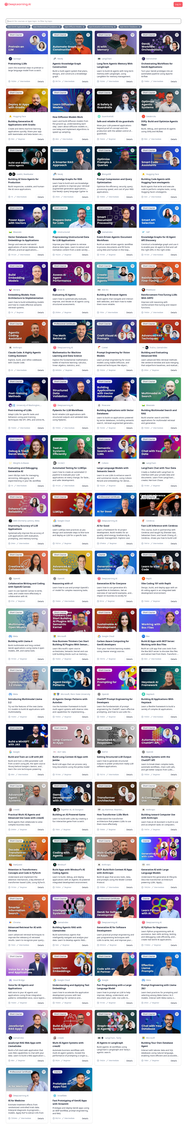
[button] (44, 35)
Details (41, 81)
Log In (178, 4)
